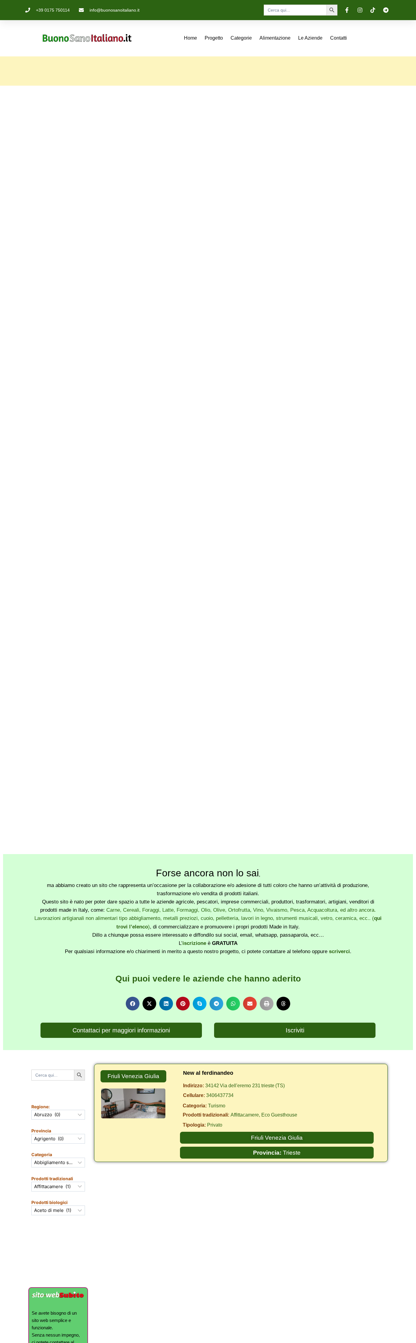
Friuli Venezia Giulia (133, 1076)
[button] (132, 1003)
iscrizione (194, 943)
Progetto (214, 38)
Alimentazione (275, 38)
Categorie (241, 38)
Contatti (338, 38)
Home (190, 38)
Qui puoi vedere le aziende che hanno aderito (208, 978)
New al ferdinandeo (208, 1073)
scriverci (339, 951)
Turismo (216, 1105)
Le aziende (310, 38)
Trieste (292, 1152)
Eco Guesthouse (279, 1114)
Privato (214, 1124)
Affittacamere (245, 1114)
